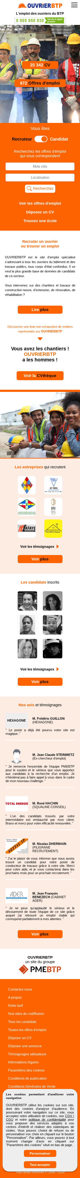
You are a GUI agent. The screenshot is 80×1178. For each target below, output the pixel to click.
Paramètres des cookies (26, 1070)
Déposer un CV (20, 1038)
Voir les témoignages (37, 546)
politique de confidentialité (47, 1119)
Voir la (40, 375)
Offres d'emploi (40, 83)
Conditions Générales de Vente (31, 1086)
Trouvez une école (40, 221)
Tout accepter (40, 1164)
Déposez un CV (40, 212)
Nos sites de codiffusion (26, 1013)
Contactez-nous (20, 989)
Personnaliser (40, 1153)
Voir (40, 559)
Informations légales (23, 1062)
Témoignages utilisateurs (27, 1054)
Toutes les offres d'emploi (27, 1030)
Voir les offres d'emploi (40, 203)
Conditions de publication (27, 1078)
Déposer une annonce (25, 1046)
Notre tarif (15, 1005)
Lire (40, 309)
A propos (15, 997)
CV (40, 65)
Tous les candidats (22, 1022)
